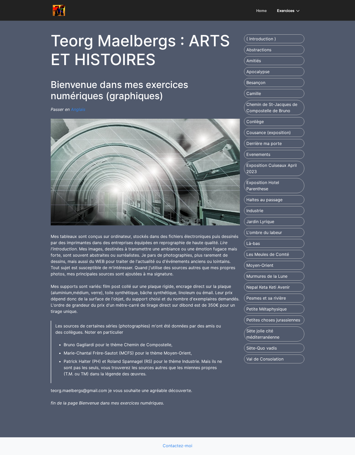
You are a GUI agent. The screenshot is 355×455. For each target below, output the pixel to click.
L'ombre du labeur (264, 232)
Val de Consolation (265, 359)
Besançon (255, 82)
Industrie (254, 210)
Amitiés (253, 60)
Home (261, 10)
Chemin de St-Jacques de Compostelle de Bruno (271, 107)
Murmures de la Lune (266, 276)
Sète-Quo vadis (261, 348)
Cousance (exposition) (268, 132)
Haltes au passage (264, 199)
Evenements (258, 154)
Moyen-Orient (259, 265)
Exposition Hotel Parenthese (262, 185)
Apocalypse (257, 71)
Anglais (78, 109)
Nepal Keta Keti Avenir (268, 287)
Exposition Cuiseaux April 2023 (271, 168)
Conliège (255, 121)
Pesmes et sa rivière (266, 298)
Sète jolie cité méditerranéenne (262, 334)
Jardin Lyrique (260, 221)
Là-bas (253, 243)
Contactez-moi (177, 445)
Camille (253, 93)
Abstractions (258, 49)
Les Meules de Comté (267, 254)
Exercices (285, 10)
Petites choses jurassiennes (273, 320)
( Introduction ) (261, 38)
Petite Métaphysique (266, 309)
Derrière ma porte (264, 143)
